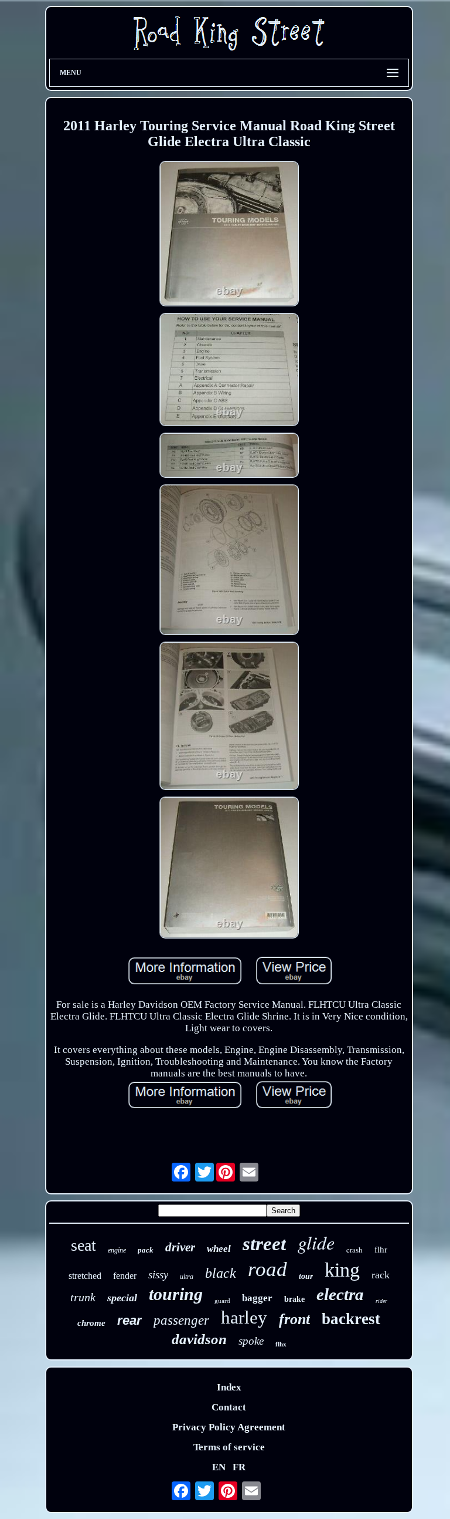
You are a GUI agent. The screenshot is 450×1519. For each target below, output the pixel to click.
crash (354, 1249)
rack (380, 1275)
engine (117, 1250)
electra (340, 1294)
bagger (257, 1298)
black (220, 1273)
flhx (281, 1344)
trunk (83, 1297)
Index (229, 1387)
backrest (351, 1319)
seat (83, 1245)
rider (381, 1301)
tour (306, 1276)
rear (129, 1320)
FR (239, 1467)
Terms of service (229, 1447)
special (122, 1298)
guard (222, 1300)
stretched (85, 1276)
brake (294, 1299)
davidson (199, 1339)
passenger (181, 1320)
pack (146, 1249)
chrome (91, 1323)
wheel (219, 1248)
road (267, 1269)
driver (180, 1247)
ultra (186, 1276)
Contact (229, 1407)
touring (176, 1294)
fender (125, 1276)
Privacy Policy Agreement (228, 1427)
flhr (380, 1249)
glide (316, 1242)
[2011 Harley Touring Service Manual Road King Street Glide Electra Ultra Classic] (229, 235)
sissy (158, 1274)
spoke (251, 1341)
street (264, 1243)
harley (244, 1317)
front (294, 1319)
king (342, 1270)
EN (219, 1467)
